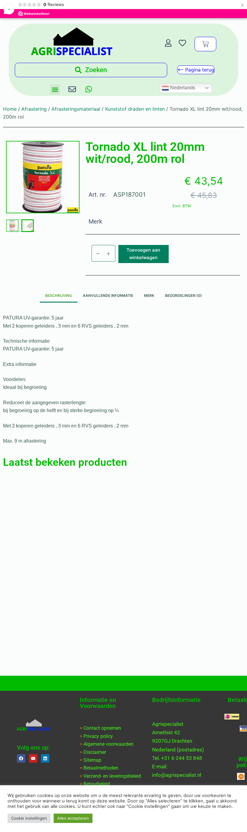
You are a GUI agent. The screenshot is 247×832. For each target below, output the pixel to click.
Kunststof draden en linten (135, 109)
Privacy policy (98, 736)
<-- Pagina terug (195, 70)
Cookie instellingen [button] (29, 818)
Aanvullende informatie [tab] (108, 295)
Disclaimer (94, 752)
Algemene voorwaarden (108, 744)
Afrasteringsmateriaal (76, 109)
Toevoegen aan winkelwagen (143, 253)
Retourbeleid (96, 784)
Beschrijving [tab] (58, 295)
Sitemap (92, 760)
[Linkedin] (45, 758)
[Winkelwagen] (205, 44)
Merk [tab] (149, 295)
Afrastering (34, 109)
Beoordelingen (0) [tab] (183, 295)
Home (10, 109)
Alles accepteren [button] (73, 818)
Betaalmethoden (100, 768)
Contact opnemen (102, 728)
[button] (55, 89)
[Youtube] (33, 758)
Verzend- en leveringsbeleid (112, 776)
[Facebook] (21, 758)
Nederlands (182, 87)
